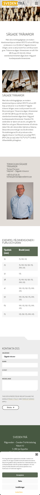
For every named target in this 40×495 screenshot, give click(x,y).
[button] (37, 454)
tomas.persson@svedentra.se (19, 177)
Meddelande (6, 379)
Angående (5, 353)
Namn (4, 361)
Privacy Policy (13, 399)
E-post (4, 370)
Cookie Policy (19, 492)
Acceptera (20, 475)
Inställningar (20, 487)
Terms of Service (28, 399)
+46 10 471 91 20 (13, 175)
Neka (20, 481)
